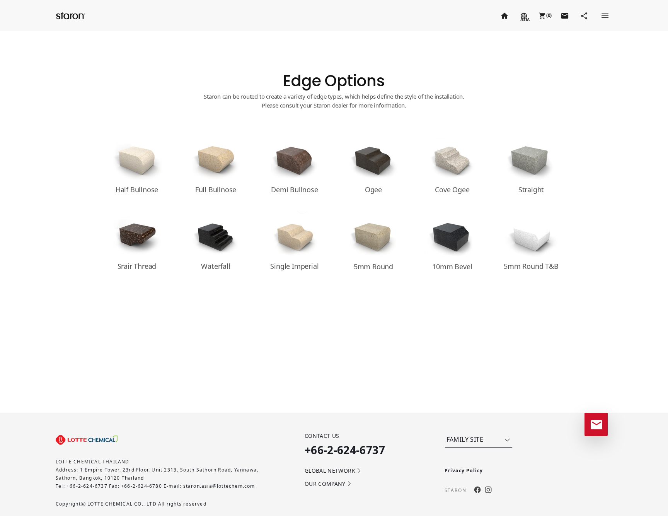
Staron (71, 15)
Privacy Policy (464, 470)
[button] (544, 15)
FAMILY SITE (464, 439)
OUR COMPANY (325, 483)
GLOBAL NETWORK (330, 470)
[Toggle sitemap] (604, 15)
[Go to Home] (504, 15)
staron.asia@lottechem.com (219, 486)
